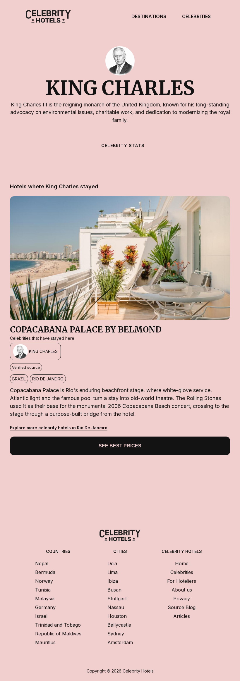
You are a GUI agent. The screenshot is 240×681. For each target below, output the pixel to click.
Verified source (26, 367)
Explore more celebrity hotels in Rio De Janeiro (58, 427)
